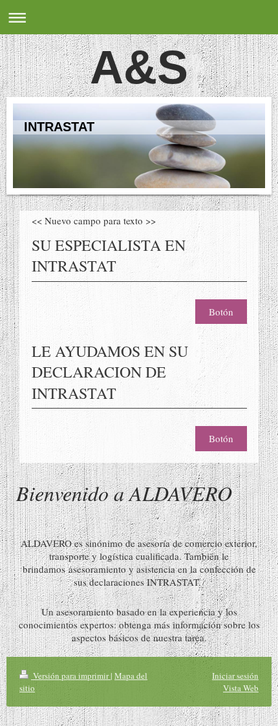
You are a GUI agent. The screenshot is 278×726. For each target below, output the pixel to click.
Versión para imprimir (71, 675)
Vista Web (241, 688)
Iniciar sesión (235, 675)
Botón (221, 311)
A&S (139, 67)
